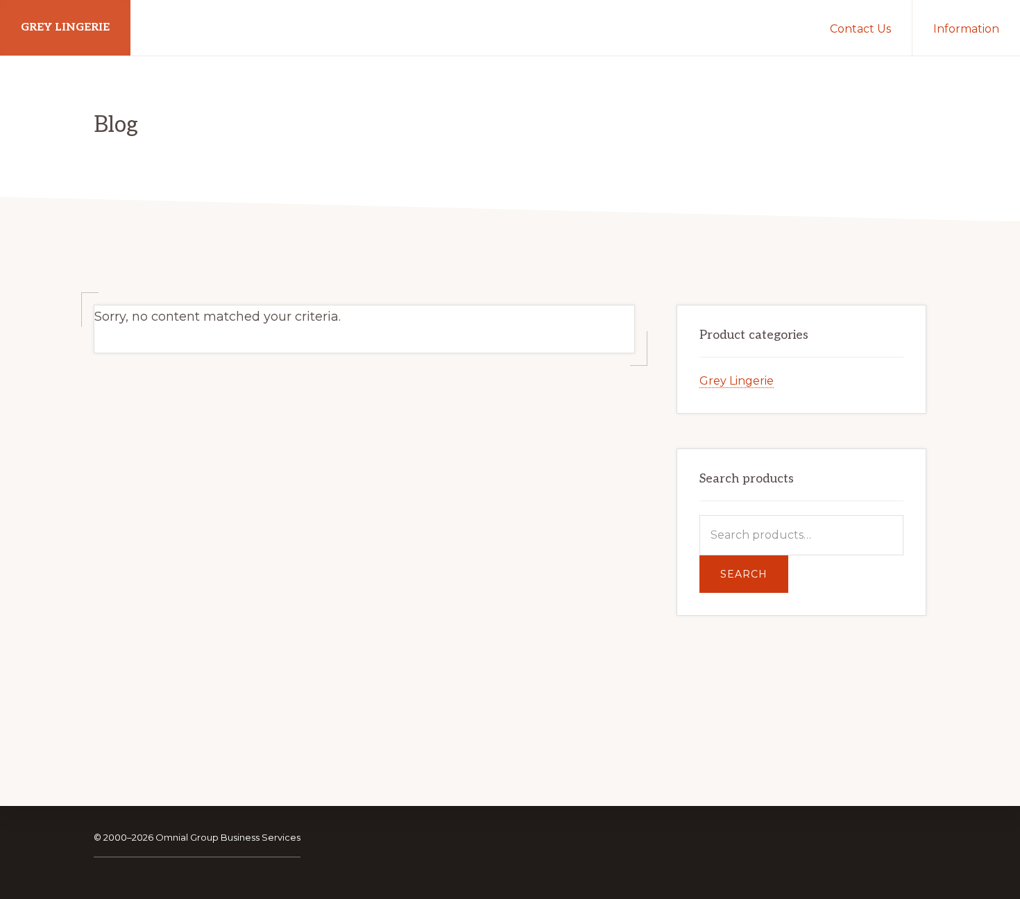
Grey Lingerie (65, 27)
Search (743, 574)
